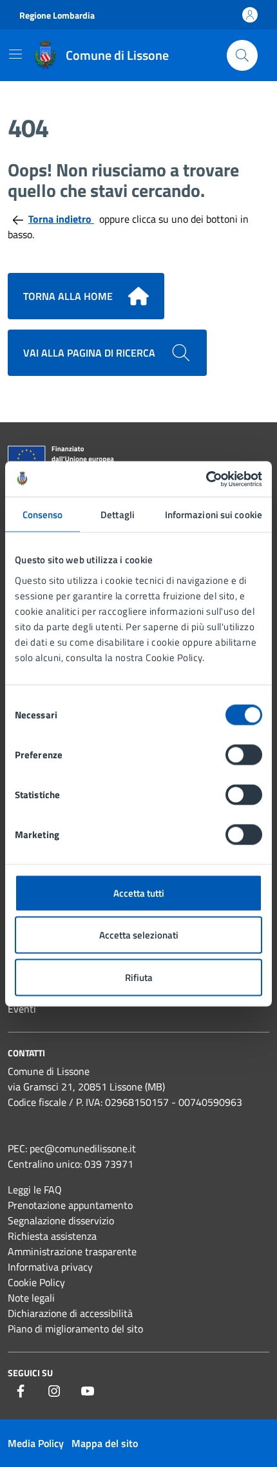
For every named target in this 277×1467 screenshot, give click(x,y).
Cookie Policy (36, 1282)
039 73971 (108, 1164)
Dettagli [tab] (117, 514)
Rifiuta (139, 976)
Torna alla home (68, 296)
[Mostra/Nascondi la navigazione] (15, 54)
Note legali (31, 1297)
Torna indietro (61, 219)
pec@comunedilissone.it (83, 1148)
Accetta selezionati (138, 935)
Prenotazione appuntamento (70, 1205)
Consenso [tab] (43, 514)
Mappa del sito (105, 1443)
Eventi (22, 1008)
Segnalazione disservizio (61, 1220)
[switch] (243, 754)
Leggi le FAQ (35, 1189)
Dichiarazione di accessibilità (70, 1313)
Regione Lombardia (57, 15)
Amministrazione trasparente (72, 1251)
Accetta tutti (138, 892)
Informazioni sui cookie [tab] (213, 514)
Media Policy (36, 1443)
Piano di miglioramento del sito (75, 1328)
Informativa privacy (50, 1267)
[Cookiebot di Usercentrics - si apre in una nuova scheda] (205, 479)
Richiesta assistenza (52, 1236)
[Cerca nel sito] (242, 55)
